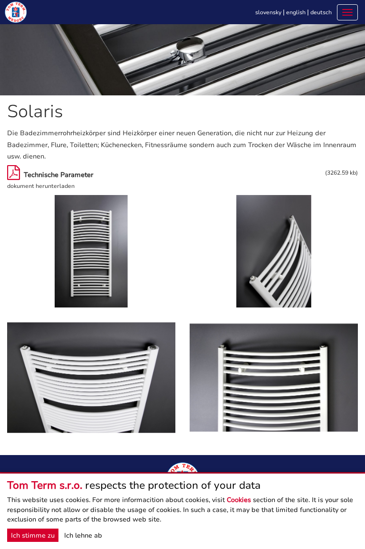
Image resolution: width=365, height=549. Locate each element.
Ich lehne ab (83, 535)
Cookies (239, 499)
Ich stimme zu (33, 535)
